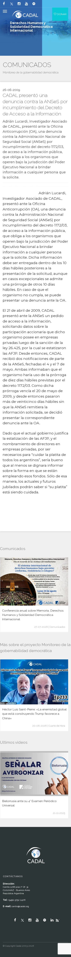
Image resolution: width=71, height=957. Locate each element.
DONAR (61, 14)
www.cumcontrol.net (7, 844)
